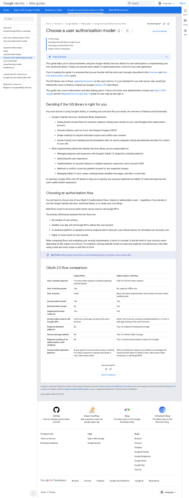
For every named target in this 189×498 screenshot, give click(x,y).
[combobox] (140, 3)
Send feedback (160, 31)
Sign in (182, 3)
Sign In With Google (96, 438)
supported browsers (84, 81)
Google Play (139, 465)
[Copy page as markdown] (127, 31)
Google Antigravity (142, 456)
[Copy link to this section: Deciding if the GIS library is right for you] (109, 104)
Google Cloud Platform (120, 481)
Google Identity (71, 24)
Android (137, 438)
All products (154, 481)
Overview (153, 72)
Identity (19, 3)
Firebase (138, 447)
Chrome (138, 443)
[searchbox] (18, 19)
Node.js (99, 85)
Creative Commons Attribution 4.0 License (115, 386)
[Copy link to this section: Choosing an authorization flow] (96, 193)
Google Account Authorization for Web (85, 10)
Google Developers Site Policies (76, 389)
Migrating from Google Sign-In (75, 93)
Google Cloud (140, 461)
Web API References (118, 10)
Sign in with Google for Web (27, 10)
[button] (108, 57)
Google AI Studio (141, 452)
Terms (43, 492)
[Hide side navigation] (33, 493)
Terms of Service (48, 438)
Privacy (52, 492)
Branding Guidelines (49, 443)
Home (6, 10)
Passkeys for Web (53, 10)
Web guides (37, 3)
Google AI (139, 481)
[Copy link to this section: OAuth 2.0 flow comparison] (90, 268)
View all (137, 470)
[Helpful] (164, 24)
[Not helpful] (168, 24)
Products (58, 24)
